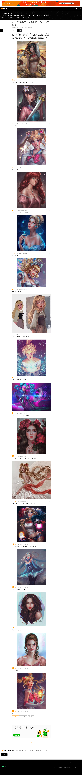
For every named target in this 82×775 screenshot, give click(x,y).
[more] (50, 80)
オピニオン (32, 750)
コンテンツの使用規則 (16, 762)
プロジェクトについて (5, 762)
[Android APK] (5, 766)
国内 (20, 750)
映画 (29, 716)
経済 (25, 750)
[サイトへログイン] (77, 8)
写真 (20, 716)
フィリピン (25, 716)
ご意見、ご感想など (26, 762)
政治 (23, 750)
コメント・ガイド (35, 762)
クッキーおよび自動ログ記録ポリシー (48, 762)
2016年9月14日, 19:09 (16, 27)
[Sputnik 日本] (6, 9)
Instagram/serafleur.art (22, 80)
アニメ (32, 716)
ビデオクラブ (44, 750)
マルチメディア (15, 716)
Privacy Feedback (71, 762)
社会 (28, 750)
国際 (17, 750)
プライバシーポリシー (61, 762)
